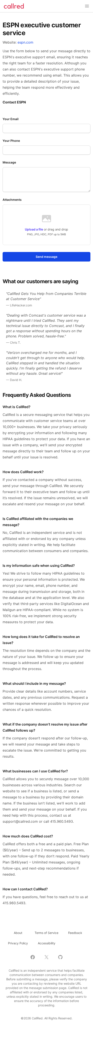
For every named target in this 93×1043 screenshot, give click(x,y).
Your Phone (11, 140)
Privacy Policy (18, 943)
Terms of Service (46, 933)
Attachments (12, 199)
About (18, 933)
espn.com (25, 42)
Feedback (75, 933)
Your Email (11, 119)
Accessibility (46, 943)
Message (9, 162)
